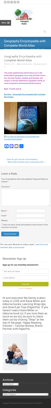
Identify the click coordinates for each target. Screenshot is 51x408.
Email (4, 216)
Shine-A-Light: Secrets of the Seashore (21, 159)
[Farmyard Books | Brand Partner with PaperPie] (21, 15)
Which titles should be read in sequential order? (27, 162)
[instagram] (15, 3)
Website (4, 221)
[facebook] (5, 3)
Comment (5, 187)
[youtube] (18, 3)
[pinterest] (11, 3)
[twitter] (8, 3)
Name (4, 211)
